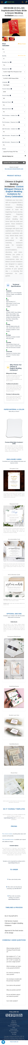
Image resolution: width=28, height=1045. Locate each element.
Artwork (4, 148)
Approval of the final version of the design (14, 932)
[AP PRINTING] (9, 2)
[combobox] (14, 65)
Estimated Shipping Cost (7, 156)
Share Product (22, 44)
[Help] (10, 62)
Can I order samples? (12, 1001)
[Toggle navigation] (2, 2)
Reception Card (6, 62)
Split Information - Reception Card (10, 135)
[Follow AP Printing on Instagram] (17, 1015)
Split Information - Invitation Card (10, 128)
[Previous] (3, 27)
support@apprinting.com (9, 817)
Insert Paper (5, 75)
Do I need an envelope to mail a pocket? (13, 973)
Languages (5, 82)
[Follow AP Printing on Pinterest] (14, 1015)
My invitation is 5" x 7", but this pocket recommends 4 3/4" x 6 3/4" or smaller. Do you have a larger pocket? (13, 959)
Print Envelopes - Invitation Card (9, 115)
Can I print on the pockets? (13, 985)
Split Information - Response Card (10, 142)
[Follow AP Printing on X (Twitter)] (7, 1015)
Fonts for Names (6, 88)
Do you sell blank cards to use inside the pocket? (13, 995)
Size (3, 49)
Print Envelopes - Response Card (10, 122)
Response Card (6, 68)
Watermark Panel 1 (6, 102)
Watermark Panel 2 (6, 108)
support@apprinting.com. (14, 862)
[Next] (24, 27)
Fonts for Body (5, 95)
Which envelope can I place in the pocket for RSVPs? (13, 967)
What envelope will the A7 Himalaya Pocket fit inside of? (13, 950)
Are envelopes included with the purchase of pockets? (14, 979)
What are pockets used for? (13, 990)
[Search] (22, 2)
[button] (4, 435)
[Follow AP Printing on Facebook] (10, 1015)
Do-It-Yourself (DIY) (11, 916)
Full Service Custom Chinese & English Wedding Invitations (14, 923)
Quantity (4, 55)
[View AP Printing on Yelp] (20, 1015)
